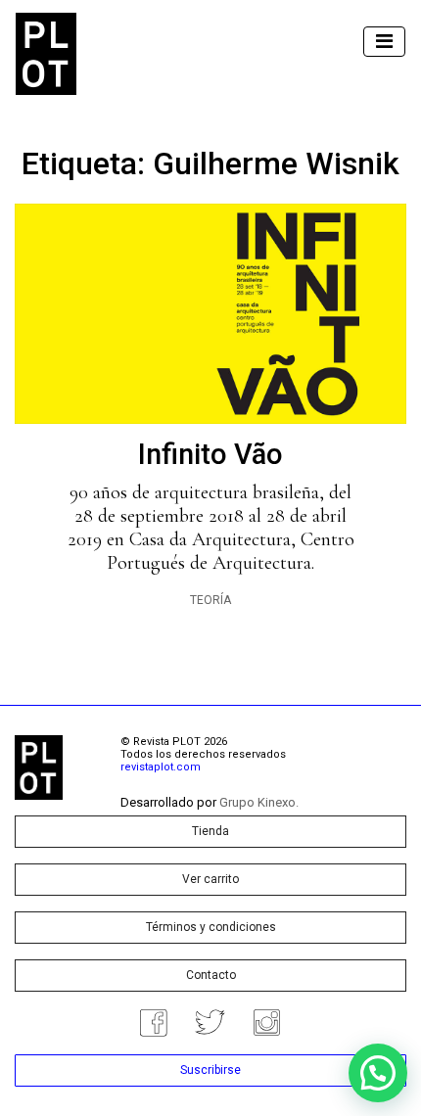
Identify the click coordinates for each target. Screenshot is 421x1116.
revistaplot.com (160, 767)
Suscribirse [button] (210, 1070)
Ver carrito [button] (210, 879)
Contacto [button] (211, 975)
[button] (378, 1073)
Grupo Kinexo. (259, 802)
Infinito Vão (210, 454)
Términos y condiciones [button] (211, 927)
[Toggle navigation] (384, 41)
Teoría (210, 600)
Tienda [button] (210, 831)
